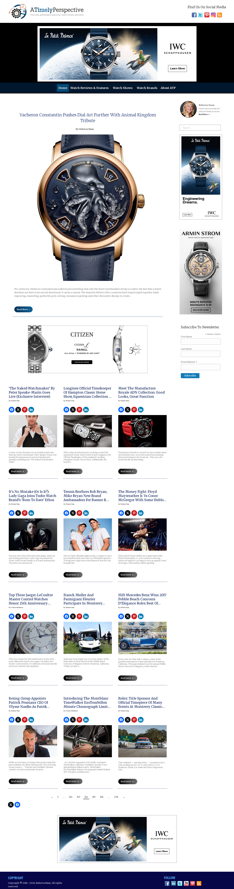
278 (116, 796)
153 (78, 796)
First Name (186, 336)
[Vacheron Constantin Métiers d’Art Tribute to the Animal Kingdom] (87, 207)
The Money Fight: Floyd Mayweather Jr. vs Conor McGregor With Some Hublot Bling (141, 498)
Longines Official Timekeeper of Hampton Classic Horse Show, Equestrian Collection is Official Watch (88, 394)
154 (86, 796)
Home (62, 88)
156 (101, 796)
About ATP (168, 88)
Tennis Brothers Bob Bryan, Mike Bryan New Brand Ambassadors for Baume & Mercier (85, 498)
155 (94, 796)
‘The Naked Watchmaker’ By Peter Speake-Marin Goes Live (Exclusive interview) (32, 392)
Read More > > (204, 114)
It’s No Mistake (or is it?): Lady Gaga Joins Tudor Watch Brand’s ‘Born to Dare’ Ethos (32, 496)
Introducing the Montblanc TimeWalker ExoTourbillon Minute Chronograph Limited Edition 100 (87, 704)
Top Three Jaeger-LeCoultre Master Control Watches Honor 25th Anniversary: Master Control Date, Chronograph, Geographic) (31, 603)
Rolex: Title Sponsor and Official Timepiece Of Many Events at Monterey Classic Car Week (140, 704)
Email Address (189, 361)
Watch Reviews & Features (89, 88)
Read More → (23, 309)
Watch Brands (147, 88)
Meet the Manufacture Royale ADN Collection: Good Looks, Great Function (141, 392)
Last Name (186, 349)
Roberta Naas (86, 129)
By (14, 401)
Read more (16, 471)
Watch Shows (123, 88)
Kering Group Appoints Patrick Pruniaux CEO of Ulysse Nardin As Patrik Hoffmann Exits (28, 704)
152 (70, 796)
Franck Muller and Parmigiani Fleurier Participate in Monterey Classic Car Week (83, 601)
